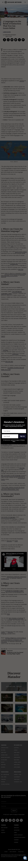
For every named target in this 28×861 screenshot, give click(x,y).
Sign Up (22, 436)
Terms (17, 440)
